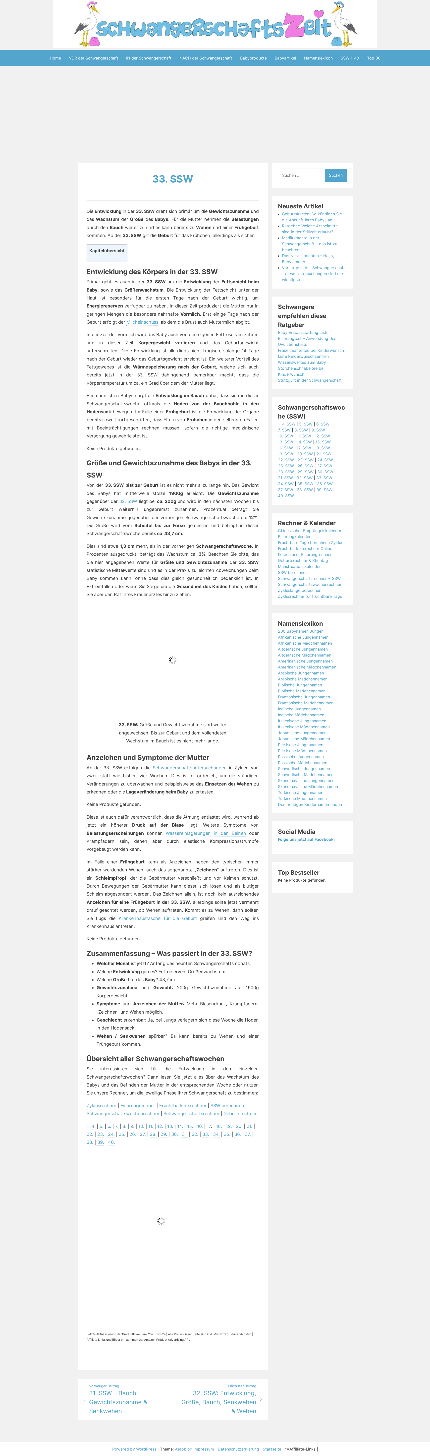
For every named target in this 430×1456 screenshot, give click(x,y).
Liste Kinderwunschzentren (303, 356)
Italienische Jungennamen (302, 720)
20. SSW (305, 453)
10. (141, 1126)
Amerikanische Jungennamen (305, 661)
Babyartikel (285, 58)
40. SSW (286, 495)
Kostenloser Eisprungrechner (305, 554)
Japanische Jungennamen (302, 732)
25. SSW (286, 465)
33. (205, 1134)
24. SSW (325, 459)
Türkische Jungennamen (300, 792)
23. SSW (306, 459)
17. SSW (304, 447)
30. (174, 1134)
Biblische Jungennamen (300, 684)
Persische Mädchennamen (302, 750)
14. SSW (304, 441)
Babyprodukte (253, 58)
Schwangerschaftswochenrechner (123, 1113)
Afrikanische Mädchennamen (305, 643)
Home (55, 58)
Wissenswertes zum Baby (302, 362)
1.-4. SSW (286, 424)
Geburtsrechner (240, 1113)
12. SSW (322, 435)
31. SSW (285, 477)
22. (90, 1134)
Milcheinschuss (142, 322)
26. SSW (305, 465)
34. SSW (286, 483)
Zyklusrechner (101, 1105)
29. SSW (306, 471)
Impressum (204, 1449)
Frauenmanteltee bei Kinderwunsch (311, 350)
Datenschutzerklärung (238, 1449)
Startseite (272, 1449)
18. (219, 1126)
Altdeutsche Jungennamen (303, 649)
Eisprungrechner (137, 1105)
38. (90, 1142)
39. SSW (324, 489)
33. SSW (172, 179)
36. (237, 1134)
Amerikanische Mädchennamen (307, 667)
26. (132, 1134)
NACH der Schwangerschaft (205, 58)
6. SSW (322, 424)
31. (185, 1134)
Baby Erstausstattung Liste (303, 332)
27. (143, 1134)
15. (190, 1126)
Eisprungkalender (294, 536)
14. (180, 1126)
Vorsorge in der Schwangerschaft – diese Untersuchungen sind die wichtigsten (313, 273)
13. (170, 1126)
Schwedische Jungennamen (304, 768)
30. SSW (325, 471)
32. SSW (128, 501)
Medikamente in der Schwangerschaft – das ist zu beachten (309, 243)
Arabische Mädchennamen (302, 678)
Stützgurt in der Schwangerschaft (310, 380)
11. (150, 1126)
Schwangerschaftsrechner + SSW (309, 578)
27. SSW (324, 465)
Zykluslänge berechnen (299, 590)
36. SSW (325, 483)
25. (122, 1134)
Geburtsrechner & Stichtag (303, 560)
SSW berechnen (227, 1105)
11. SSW (304, 435)
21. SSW (324, 453)
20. (239, 1126)
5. (102, 1126)
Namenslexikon (318, 58)
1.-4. (91, 1126)
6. (109, 1126)
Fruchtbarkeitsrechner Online (305, 548)
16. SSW (285, 447)
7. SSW (284, 429)
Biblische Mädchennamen (301, 690)
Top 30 (373, 58)
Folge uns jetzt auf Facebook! (306, 839)
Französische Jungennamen (304, 696)
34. (216, 1134)
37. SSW (285, 489)
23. (100, 1134)
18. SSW (322, 447)
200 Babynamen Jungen (300, 631)
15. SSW (323, 441)
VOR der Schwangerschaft (93, 58)
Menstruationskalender (299, 566)
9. (132, 1126)
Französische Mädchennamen (305, 702)
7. (116, 1126)
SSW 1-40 (350, 58)
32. (195, 1134)
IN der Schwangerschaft (148, 58)
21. (249, 1126)
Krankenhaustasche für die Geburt (158, 918)
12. (160, 1126)
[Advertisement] (215, 115)
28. (153, 1134)
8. (124, 1126)
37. (248, 1134)
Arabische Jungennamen (301, 672)
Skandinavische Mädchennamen (308, 786)
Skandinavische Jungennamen (306, 780)
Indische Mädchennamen (301, 714)
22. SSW (286, 459)
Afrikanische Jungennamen (303, 637)
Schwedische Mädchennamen (305, 774)
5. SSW (306, 424)
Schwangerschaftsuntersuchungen (190, 767)
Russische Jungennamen (301, 756)
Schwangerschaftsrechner (191, 1113)
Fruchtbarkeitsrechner (183, 1105)
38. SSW (305, 489)
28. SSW (286, 471)
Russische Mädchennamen (302, 762)
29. (164, 1134)
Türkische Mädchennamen (302, 798)
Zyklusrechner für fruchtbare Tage (310, 596)
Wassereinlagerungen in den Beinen (206, 833)
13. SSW (285, 441)
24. (111, 1134)
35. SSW (305, 483)
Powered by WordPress (135, 1449)
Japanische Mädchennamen (304, 738)
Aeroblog (183, 1449)
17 (209, 1126)
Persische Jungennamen (300, 744)
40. (111, 1142)
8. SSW (301, 429)
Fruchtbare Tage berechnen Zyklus (310, 542)
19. (229, 1126)
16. (200, 1126)
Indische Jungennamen (299, 708)
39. (100, 1142)
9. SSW (318, 429)
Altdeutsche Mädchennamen (304, 655)
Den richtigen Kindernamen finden (310, 804)
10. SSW (285, 435)
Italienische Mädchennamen (304, 726)
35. (227, 1134)
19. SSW (285, 453)
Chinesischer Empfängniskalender (309, 530)
